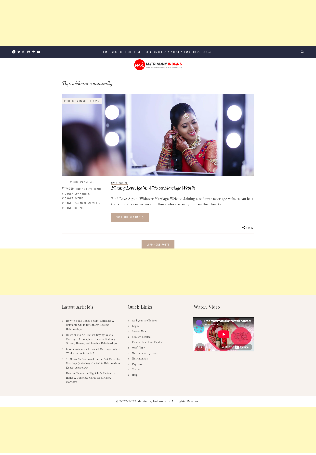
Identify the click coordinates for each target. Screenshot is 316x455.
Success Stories (141, 337)
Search (158, 51)
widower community (75, 193)
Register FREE (133, 51)
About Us (117, 51)
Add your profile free (144, 320)
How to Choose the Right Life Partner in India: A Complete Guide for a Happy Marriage (90, 377)
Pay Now (137, 364)
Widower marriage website (80, 203)
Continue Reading (129, 217)
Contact (208, 51)
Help (135, 375)
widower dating (73, 198)
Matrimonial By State (145, 353)
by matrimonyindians (82, 182)
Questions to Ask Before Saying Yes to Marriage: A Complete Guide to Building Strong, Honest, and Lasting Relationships (91, 339)
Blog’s (196, 51)
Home (106, 51)
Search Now (139, 331)
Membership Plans (179, 51)
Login (148, 51)
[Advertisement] (99, 23)
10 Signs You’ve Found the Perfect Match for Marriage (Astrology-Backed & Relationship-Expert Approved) (93, 363)
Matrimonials (140, 358)
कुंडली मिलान (138, 347)
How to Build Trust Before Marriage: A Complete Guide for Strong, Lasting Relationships (90, 325)
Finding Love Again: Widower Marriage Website (153, 188)
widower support (74, 208)
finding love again (88, 189)
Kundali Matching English (147, 342)
